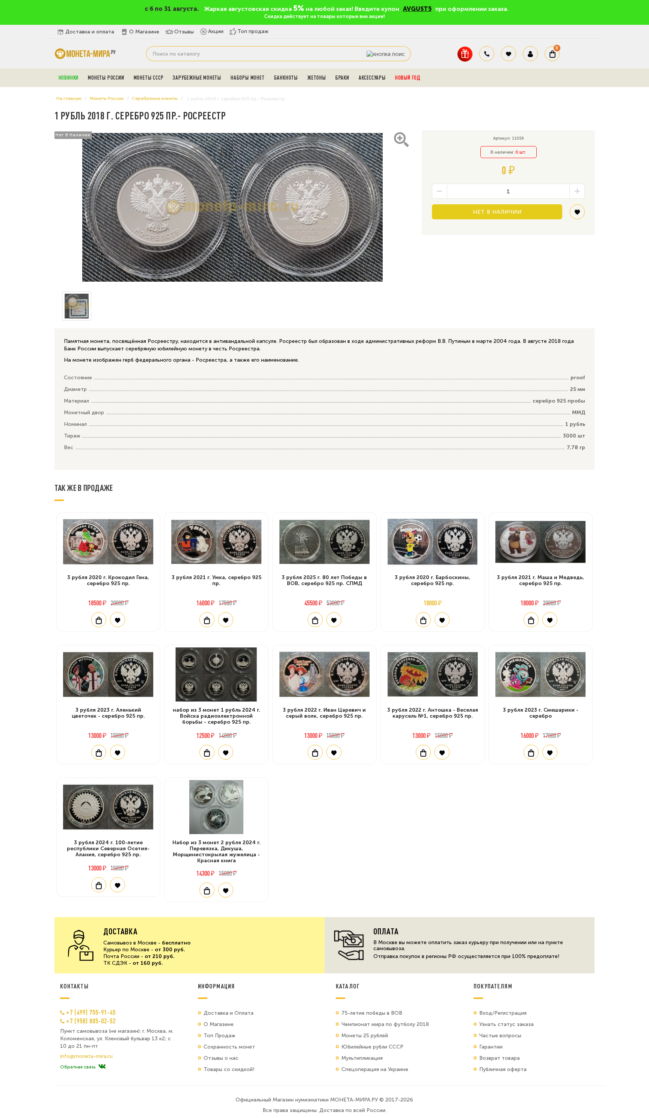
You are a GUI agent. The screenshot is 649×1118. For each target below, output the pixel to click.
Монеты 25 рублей (364, 1035)
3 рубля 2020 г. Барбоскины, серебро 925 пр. (432, 580)
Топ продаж (253, 31)
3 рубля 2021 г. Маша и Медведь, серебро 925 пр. (540, 580)
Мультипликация (362, 1058)
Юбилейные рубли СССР (372, 1047)
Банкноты (286, 78)
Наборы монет (248, 78)
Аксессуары (372, 78)
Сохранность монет (229, 1047)
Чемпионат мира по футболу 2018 (385, 1024)
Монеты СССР (149, 78)
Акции (215, 31)
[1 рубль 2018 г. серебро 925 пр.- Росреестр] (232, 207)
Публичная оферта (503, 1069)
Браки (342, 78)
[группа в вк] (102, 1067)
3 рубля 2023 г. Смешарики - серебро (540, 713)
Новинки (69, 78)
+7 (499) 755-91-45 (91, 1012)
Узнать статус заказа (506, 1024)
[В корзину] (98, 619)
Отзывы (184, 32)
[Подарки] (464, 54)
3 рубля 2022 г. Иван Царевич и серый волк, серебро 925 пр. (324, 713)
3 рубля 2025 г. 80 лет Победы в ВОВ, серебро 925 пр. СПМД (324, 580)
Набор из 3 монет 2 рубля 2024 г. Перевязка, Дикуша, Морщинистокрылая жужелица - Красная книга (216, 851)
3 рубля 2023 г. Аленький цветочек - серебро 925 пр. (108, 713)
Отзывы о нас (221, 1058)
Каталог (348, 986)
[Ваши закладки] (508, 53)
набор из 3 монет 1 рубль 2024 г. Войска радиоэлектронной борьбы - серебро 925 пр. (216, 716)
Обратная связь (77, 1067)
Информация (216, 986)
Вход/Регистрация (503, 1013)
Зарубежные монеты (197, 78)
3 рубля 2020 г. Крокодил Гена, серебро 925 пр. (108, 580)
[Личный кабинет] (530, 53)
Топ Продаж (219, 1035)
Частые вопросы (500, 1035)
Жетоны (316, 78)
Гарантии (491, 1047)
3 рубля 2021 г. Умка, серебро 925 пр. (216, 580)
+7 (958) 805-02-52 (91, 1020)
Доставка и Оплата (229, 1013)
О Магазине (144, 32)
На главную (69, 98)
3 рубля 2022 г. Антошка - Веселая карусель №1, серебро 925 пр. (432, 713)
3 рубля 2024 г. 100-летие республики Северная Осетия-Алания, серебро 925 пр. (108, 848)
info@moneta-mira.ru (86, 1056)
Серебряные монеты (155, 98)
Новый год (408, 78)
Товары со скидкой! (229, 1069)
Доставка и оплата (89, 32)
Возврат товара (499, 1058)
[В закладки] (577, 214)
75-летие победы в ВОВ (371, 1013)
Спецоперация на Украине (374, 1069)
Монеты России (106, 78)
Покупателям (493, 986)
